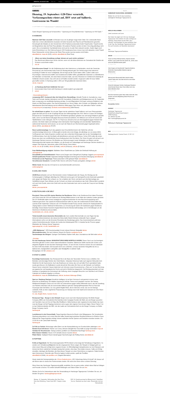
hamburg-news (90, 331)
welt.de (54, 54)
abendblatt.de (36, 54)
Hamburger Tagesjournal (63, 26)
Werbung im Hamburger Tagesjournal (119, 123)
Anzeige (35, 238)
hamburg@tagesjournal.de (52, 373)
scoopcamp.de (37, 107)
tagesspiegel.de (37, 226)
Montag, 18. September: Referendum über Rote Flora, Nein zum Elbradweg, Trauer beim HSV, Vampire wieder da (50, 381)
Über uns (53, 1)
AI (33, 294)
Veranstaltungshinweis (40, 95)
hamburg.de (36, 310)
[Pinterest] (101, 26)
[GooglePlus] (99, 26)
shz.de (37, 64)
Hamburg (35, 11)
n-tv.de (45, 226)
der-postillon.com (51, 355)
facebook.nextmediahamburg (61, 107)
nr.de (99, 326)
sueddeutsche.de (76, 232)
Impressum (68, 1)
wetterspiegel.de (37, 167)
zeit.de (46, 212)
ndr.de (34, 83)
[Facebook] (95, 26)
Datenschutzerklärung (91, 1)
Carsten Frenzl (123, 134)
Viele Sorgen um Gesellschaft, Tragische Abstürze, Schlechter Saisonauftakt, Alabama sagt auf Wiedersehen (121, 70)
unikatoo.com (50, 251)
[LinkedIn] (103, 26)
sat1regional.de (37, 152)
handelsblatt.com (37, 212)
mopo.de (44, 54)
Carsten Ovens (52, 294)
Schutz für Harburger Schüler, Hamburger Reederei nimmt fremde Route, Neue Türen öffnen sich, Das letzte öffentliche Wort (122, 87)
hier (86, 367)
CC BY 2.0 (131, 134)
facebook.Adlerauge (70, 275)
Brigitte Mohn (42, 294)
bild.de (34, 126)
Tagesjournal (82, 397)
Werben (60, 1)
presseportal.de (99, 154)
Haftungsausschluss (78, 1)
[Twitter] (97, 26)
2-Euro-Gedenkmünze (64, 359)
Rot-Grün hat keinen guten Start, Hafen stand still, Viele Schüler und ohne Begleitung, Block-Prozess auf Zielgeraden (123, 96)
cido (36, 294)
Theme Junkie (97, 397)
